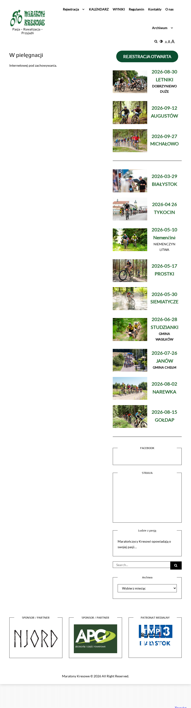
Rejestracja (71, 9)
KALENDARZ (99, 9)
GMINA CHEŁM (164, 360)
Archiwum (159, 28)
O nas (169, 9)
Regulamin (136, 9)
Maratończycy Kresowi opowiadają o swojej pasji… (144, 544)
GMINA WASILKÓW (164, 329)
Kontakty (154, 9)
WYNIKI (119, 9)
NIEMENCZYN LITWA (164, 240)
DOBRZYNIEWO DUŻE (164, 82)
